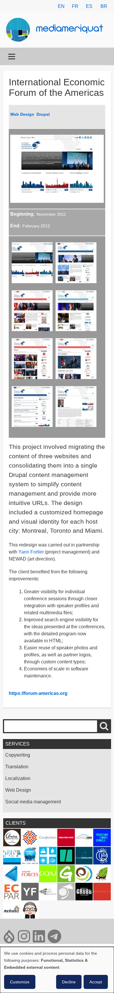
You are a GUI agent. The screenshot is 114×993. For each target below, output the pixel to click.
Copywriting (17, 754)
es (89, 6)
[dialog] (57, 970)
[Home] (20, 30)
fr (75, 6)
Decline (69, 982)
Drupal (43, 114)
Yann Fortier (31, 551)
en (61, 6)
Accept (95, 982)
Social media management (33, 801)
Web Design (22, 114)
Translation (16, 766)
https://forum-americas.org (38, 693)
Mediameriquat (69, 29)
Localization (17, 778)
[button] (32, 264)
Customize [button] (20, 982)
